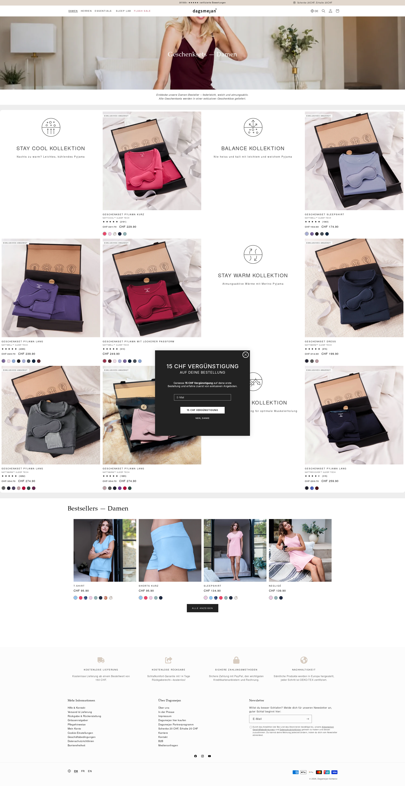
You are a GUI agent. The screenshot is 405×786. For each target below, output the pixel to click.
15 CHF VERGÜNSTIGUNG (202, 410)
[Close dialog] (245, 354)
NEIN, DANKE (202, 418)
